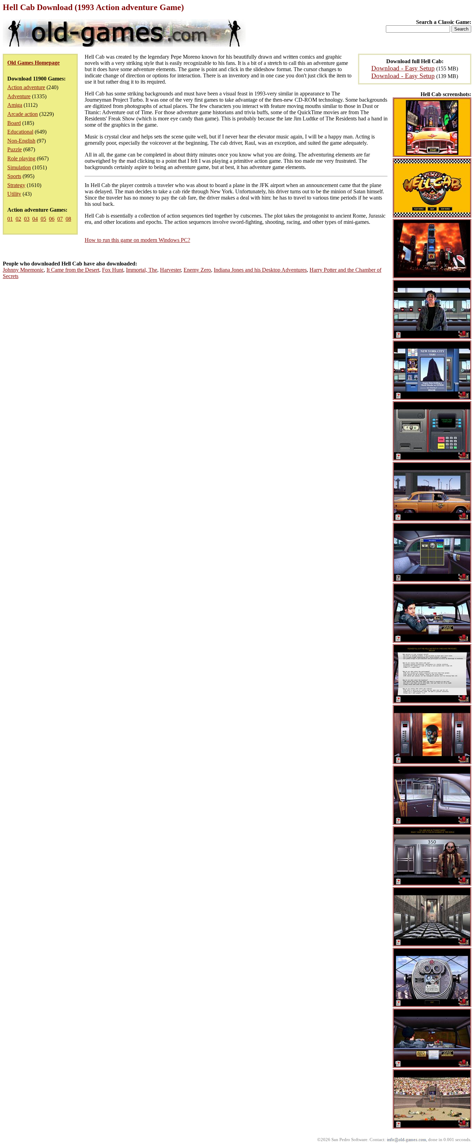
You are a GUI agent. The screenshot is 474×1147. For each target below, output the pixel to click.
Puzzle (14, 149)
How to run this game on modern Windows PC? (137, 240)
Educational (20, 132)
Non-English (21, 141)
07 (60, 219)
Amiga (14, 105)
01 (10, 219)
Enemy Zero (197, 270)
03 (26, 219)
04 (35, 219)
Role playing (21, 158)
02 (18, 219)
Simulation (19, 167)
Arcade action (22, 114)
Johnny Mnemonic (23, 270)
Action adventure (26, 87)
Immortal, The (141, 270)
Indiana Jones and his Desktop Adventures (260, 270)
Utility (14, 194)
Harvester (170, 270)
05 (43, 219)
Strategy (16, 185)
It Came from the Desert (72, 270)
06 (51, 219)
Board (14, 123)
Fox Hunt (112, 270)
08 (68, 219)
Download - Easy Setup (403, 68)
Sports (14, 176)
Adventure (19, 96)
